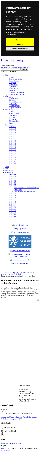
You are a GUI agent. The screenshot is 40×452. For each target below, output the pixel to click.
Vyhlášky (12, 86)
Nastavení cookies (16, 417)
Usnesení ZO (13, 85)
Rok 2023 (12, 134)
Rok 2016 (12, 148)
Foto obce (12, 127)
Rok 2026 (12, 129)
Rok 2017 (12, 146)
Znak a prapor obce (16, 79)
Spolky (11, 123)
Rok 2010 (12, 159)
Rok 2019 (12, 142)
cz (1, 272)
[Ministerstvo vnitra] (20, 251)
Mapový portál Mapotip (17, 94)
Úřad (7, 96)
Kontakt (12, 100)
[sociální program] (20, 232)
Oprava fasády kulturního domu (24, 192)
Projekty (12, 90)
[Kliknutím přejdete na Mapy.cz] (12, 443)
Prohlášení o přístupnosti (18, 67)
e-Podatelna (13, 104)
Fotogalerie (9, 125)
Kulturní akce (14, 121)
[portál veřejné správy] (20, 241)
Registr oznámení (15, 108)
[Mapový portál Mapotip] (20, 263)
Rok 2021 (12, 138)
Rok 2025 (12, 130)
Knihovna (12, 119)
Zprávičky (12, 111)
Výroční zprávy (14, 106)
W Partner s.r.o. (6, 450)
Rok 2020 (12, 140)
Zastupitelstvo (14, 81)
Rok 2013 (12, 153)
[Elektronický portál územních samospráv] (20, 256)
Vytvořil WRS (5, 448)
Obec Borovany (12, 60)
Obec (7, 75)
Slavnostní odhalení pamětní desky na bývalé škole (17, 273)
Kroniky (12, 117)
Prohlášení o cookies (30, 417)
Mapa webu (5, 67)
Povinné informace (15, 102)
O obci (11, 77)
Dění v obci (9, 109)
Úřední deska (13, 98)
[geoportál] (20, 229)
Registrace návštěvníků (17, 92)
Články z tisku (14, 113)
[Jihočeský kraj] (20, 225)
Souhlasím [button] (20, 40)
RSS (28, 67)
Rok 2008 (12, 163)
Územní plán (13, 88)
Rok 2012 (12, 155)
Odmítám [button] (20, 44)
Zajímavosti (13, 115)
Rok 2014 (12, 152)
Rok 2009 (12, 161)
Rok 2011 (12, 157)
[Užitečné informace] (20, 260)
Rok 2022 (12, 136)
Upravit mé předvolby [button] (20, 48)
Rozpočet (12, 83)
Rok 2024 (12, 132)
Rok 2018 (12, 144)
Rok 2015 (12, 150)
